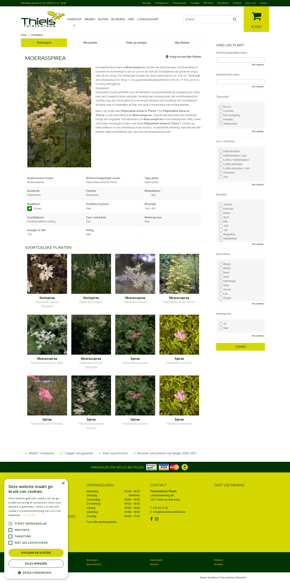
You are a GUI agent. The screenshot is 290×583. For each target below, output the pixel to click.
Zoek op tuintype (136, 42)
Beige (226, 264)
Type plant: (222, 96)
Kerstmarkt (156, 560)
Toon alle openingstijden (102, 521)
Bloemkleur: (223, 254)
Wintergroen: (224, 313)
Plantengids (44, 42)
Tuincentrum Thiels (163, 491)
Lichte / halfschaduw (236, 159)
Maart (226, 213)
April (226, 217)
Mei (225, 221)
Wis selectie (258, 65)
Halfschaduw (231, 151)
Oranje (227, 298)
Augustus (229, 234)
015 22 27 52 (160, 507)
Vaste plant (230, 123)
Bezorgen (92, 560)
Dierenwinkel (94, 564)
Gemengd (229, 281)
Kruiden (218, 564)
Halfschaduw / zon (235, 155)
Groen (227, 289)
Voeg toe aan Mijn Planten (185, 56)
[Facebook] (152, 519)
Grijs (226, 285)
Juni (225, 225)
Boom (227, 106)
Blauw (227, 268)
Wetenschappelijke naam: (232, 52)
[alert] (36, 529)
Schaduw (229, 172)
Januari (227, 204)
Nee (225, 328)
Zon (225, 176)
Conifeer (228, 110)
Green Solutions (209, 577)
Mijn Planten (182, 42)
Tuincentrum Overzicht (233, 577)
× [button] (63, 483)
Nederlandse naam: (228, 74)
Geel (226, 276)
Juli (225, 230)
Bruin (226, 272)
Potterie (218, 560)
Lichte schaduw (233, 164)
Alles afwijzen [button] (36, 563)
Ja (224, 323)
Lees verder (28, 515)
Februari (228, 208)
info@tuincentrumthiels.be (169, 511)
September (230, 238)
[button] (36, 572)
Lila (225, 293)
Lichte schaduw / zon (236, 168)
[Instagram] (157, 519)
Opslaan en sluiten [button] (36, 553)
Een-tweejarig (231, 115)
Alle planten (90, 42)
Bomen (154, 564)
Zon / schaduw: (225, 141)
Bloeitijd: (221, 194)
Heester (228, 119)
